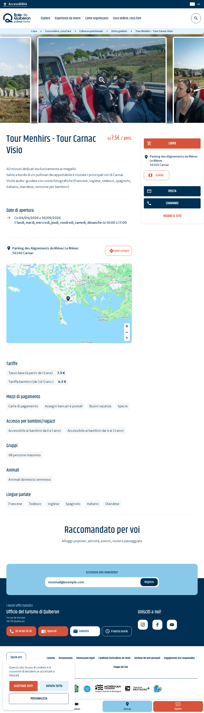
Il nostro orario (119, 631)
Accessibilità (15, 4)
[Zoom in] (127, 326)
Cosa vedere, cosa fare (127, 18)
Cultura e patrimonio (91, 31)
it (191, 4)
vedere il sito (172, 216)
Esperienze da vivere (68, 18)
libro (172, 143)
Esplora (45, 18)
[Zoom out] (127, 332)
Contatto (84, 631)
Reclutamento (66, 658)
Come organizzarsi (96, 18)
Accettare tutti (23, 686)
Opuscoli (51, 631)
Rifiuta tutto (54, 686)
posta (172, 191)
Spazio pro (16, 657)
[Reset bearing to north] (127, 338)
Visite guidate (119, 31)
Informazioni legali (85, 658)
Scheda (160, 175)
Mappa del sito (121, 667)
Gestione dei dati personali (147, 658)
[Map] (69, 303)
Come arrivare (121, 250)
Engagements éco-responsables (179, 658)
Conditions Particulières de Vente (114, 658)
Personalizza (38, 698)
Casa (34, 31)
